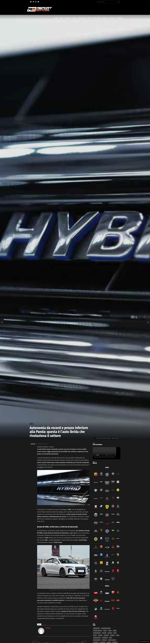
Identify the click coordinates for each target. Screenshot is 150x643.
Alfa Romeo (96, 628)
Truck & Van (81, 18)
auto (110, 630)
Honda (100, 635)
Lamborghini (97, 640)
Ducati (104, 633)
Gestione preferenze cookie (144, 641)
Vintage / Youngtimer (93, 18)
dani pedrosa (97, 633)
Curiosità (119, 18)
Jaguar (112, 635)
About (39, 624)
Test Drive (68, 18)
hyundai (107, 635)
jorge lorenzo (97, 637)
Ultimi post (44, 624)
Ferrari (110, 633)
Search (118, 2)
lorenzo (104, 640)
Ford (95, 635)
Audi (105, 630)
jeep (118, 635)
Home (56, 18)
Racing (104, 18)
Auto (61, 18)
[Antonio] (41, 633)
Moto (74, 18)
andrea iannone (98, 630)
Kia (111, 637)
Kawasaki (105, 637)
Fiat (115, 633)
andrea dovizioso (106, 628)
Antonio (48, 628)
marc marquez (112, 640)
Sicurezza (111, 18)
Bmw (115, 630)
